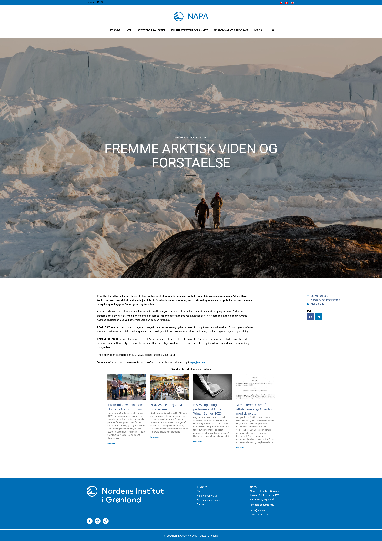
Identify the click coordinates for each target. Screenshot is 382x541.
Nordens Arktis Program (209, 500)
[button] (310, 316)
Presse (200, 504)
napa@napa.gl (197, 362)
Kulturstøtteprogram (207, 495)
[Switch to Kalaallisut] (281, 2)
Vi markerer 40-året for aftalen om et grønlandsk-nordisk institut (254, 409)
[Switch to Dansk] (287, 2)
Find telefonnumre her (261, 504)
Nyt (199, 491)
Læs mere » (111, 443)
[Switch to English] (292, 2)
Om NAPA (202, 487)
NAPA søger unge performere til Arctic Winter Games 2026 (207, 409)
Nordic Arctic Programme (191, 137)
